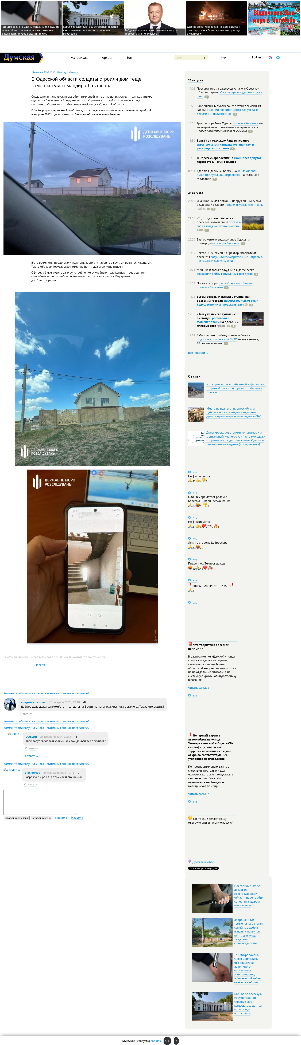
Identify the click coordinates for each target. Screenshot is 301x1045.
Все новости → (198, 353)
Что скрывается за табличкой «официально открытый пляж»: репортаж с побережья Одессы (236, 388)
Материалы (79, 57)
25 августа (195, 80)
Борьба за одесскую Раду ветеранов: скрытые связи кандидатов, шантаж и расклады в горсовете (90, 30)
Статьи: (195, 376)
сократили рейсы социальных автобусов (225, 274)
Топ (129, 57)
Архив (106, 57)
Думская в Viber (203, 862)
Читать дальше (198, 688)
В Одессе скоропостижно (215, 158)
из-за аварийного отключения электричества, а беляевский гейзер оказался (230, 127)
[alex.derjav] (11, 770)
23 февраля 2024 (40, 72)
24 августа (195, 193)
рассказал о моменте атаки (213, 320)
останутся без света (226, 243)
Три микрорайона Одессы (215, 123)
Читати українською (68, 72)
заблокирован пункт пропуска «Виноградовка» (227, 173)
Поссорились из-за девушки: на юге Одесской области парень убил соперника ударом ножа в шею (248, 895)
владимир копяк (33, 702)
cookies (156, 1041)
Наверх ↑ (41, 665)
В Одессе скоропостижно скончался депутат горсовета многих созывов (151, 32)
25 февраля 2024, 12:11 (58, 773)
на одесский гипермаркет (218, 324)
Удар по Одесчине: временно (217, 171)
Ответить (26, 714)
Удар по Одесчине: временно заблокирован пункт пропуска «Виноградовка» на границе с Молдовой (213, 30)
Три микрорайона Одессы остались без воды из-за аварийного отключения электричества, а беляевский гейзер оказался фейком (30, 30)
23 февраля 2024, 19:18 (64, 702)
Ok (167, 1041)
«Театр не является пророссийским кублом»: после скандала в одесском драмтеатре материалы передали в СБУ (233, 412)
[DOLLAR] (14, 734)
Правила (61, 818)
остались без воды (245, 123)
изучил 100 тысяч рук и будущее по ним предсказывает (227, 302)
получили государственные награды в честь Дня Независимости (230, 259)
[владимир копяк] (10, 710)
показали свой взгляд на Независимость (219, 224)
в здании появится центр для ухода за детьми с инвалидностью (227, 111)
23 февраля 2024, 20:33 (55, 737)
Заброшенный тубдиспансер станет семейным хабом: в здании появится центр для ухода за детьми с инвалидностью (248, 931)
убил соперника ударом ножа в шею (229, 94)
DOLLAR (31, 737)
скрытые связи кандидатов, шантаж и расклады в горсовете (225, 146)
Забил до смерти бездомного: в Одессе (223, 335)
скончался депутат (247, 158)
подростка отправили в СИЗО (217, 339)
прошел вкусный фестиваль (244, 205)
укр (223, 57)
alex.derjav (32, 773)
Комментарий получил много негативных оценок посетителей (46, 693)
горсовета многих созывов (216, 162)
